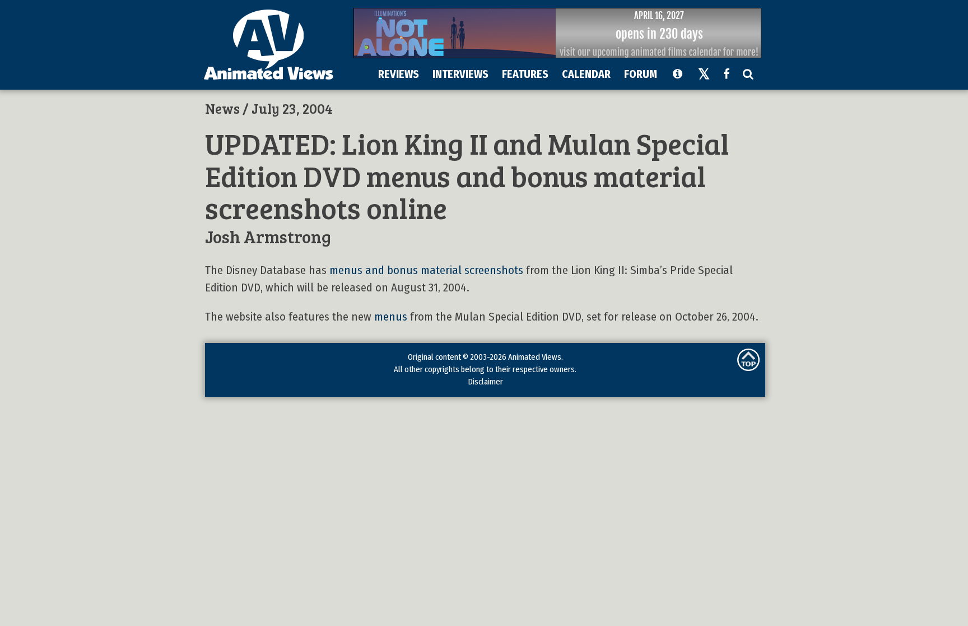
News (222, 108)
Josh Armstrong (268, 236)
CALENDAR (586, 74)
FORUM (640, 74)
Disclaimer (485, 382)
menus (390, 317)
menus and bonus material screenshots (426, 270)
